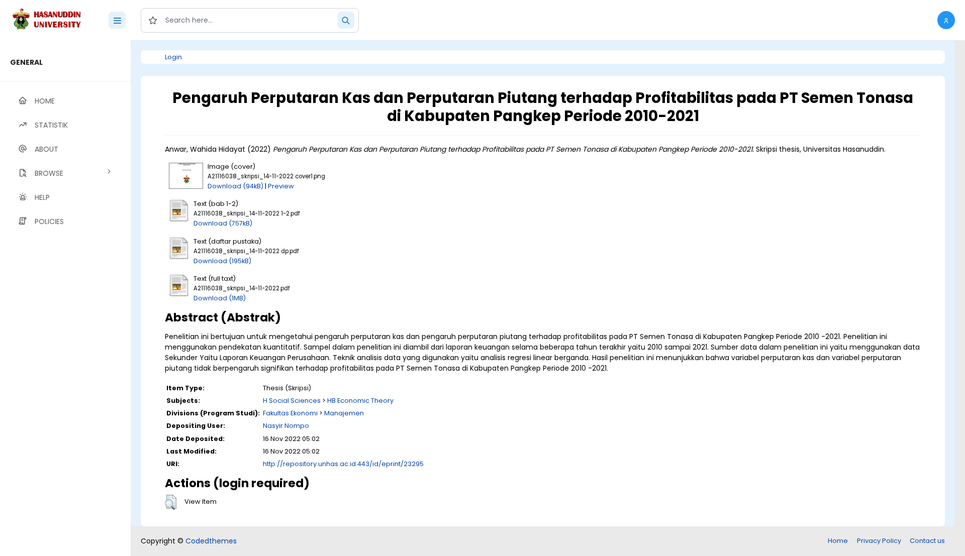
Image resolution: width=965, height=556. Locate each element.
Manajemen (344, 413)
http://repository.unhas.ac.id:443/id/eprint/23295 (343, 464)
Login (173, 57)
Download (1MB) (220, 298)
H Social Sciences (292, 400)
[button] (946, 20)
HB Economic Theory (360, 400)
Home (838, 540)
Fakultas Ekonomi (290, 413)
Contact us (927, 540)
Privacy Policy (879, 540)
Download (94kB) (235, 186)
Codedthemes (211, 541)
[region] (65, 298)
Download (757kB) (223, 223)
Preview (281, 186)
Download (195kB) (222, 261)
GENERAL (26, 62)
